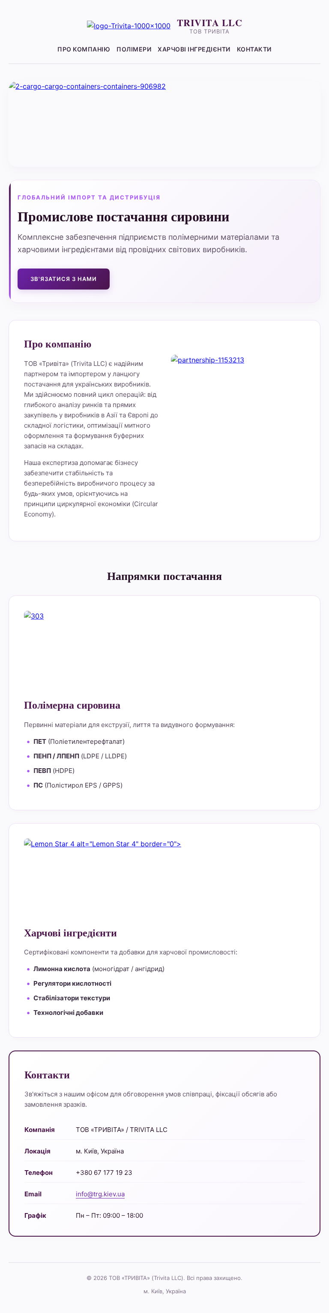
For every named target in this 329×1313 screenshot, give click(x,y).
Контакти (254, 49)
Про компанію (83, 49)
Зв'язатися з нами (63, 278)
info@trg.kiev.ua (100, 1194)
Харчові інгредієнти (194, 49)
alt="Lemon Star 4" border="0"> (128, 843)
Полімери (134, 49)
